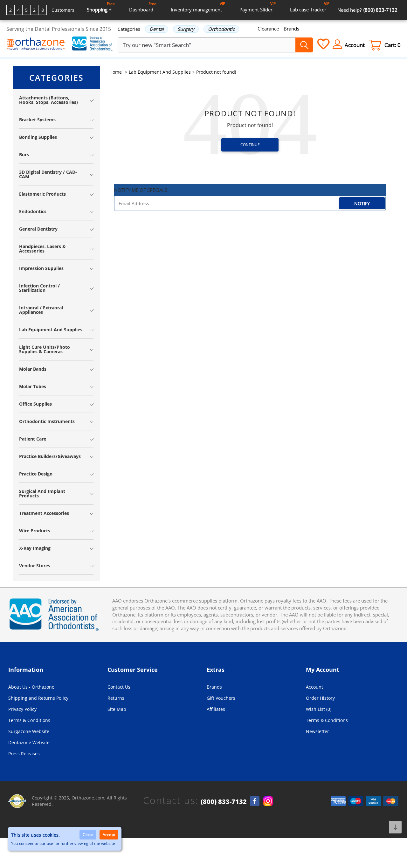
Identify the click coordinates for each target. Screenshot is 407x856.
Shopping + (101, 7)
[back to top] (395, 827)
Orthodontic (221, 29)
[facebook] (254, 801)
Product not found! (216, 72)
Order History (320, 698)
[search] (304, 44)
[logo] (35, 44)
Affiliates (216, 709)
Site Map (116, 709)
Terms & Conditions (29, 720)
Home (115, 72)
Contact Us (118, 687)
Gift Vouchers (221, 698)
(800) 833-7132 (224, 802)
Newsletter (317, 731)
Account (314, 687)
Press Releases (24, 754)
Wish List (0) (318, 709)
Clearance (268, 28)
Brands (291, 28)
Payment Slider (257, 7)
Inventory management (198, 7)
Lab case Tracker (309, 7)
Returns (115, 698)
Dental (156, 29)
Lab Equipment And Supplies (160, 72)
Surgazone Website (28, 731)
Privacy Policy (22, 709)
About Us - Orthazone (31, 687)
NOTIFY (362, 203)
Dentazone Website (29, 742)
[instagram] (268, 801)
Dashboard (142, 7)
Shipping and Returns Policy (38, 698)
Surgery (185, 29)
